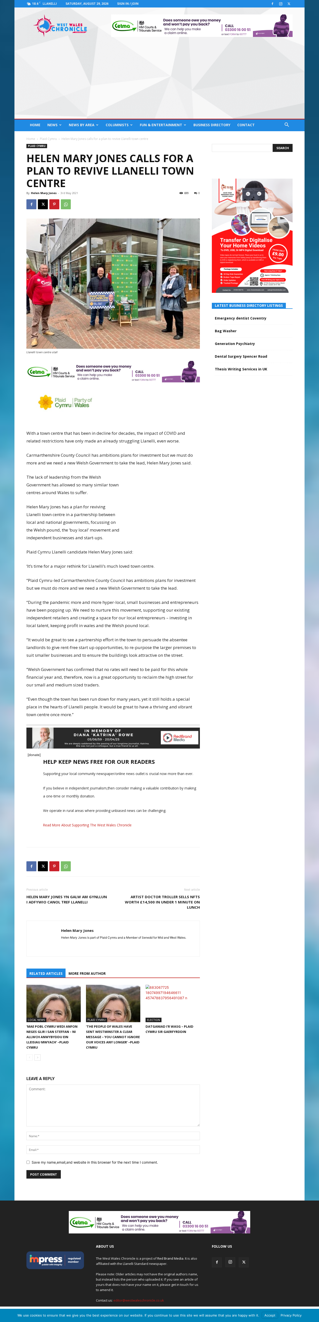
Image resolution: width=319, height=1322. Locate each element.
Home (35, 124)
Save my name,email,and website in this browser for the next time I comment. (95, 1162)
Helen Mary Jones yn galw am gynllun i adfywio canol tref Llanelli (66, 899)
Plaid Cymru (48, 139)
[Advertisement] (159, 81)
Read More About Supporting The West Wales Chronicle (87, 825)
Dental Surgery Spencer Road (241, 356)
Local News (36, 1020)
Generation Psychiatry (235, 343)
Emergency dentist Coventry (240, 318)
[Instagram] (280, 3)
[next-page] (37, 1057)
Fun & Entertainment (161, 124)
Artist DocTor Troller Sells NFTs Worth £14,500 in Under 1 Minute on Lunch (162, 902)
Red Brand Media (170, 1258)
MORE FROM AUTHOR (87, 973)
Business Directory (211, 124)
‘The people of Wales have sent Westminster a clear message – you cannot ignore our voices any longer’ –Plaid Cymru (113, 1037)
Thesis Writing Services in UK (241, 369)
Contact (246, 124)
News (52, 124)
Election (153, 1020)
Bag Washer (226, 331)
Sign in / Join (128, 3)
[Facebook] (272, 3)
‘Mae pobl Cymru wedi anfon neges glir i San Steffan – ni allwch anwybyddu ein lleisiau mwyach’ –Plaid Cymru (52, 1037)
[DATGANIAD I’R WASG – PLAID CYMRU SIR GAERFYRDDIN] (173, 1003)
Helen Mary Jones (44, 193)
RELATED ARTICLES (46, 973)
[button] (287, 125)
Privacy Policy (291, 1315)
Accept (269, 1315)
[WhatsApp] (66, 204)
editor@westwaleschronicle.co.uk (138, 1300)
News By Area (81, 124)
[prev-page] (29, 1057)
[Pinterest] (54, 204)
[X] (289, 3)
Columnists (117, 124)
